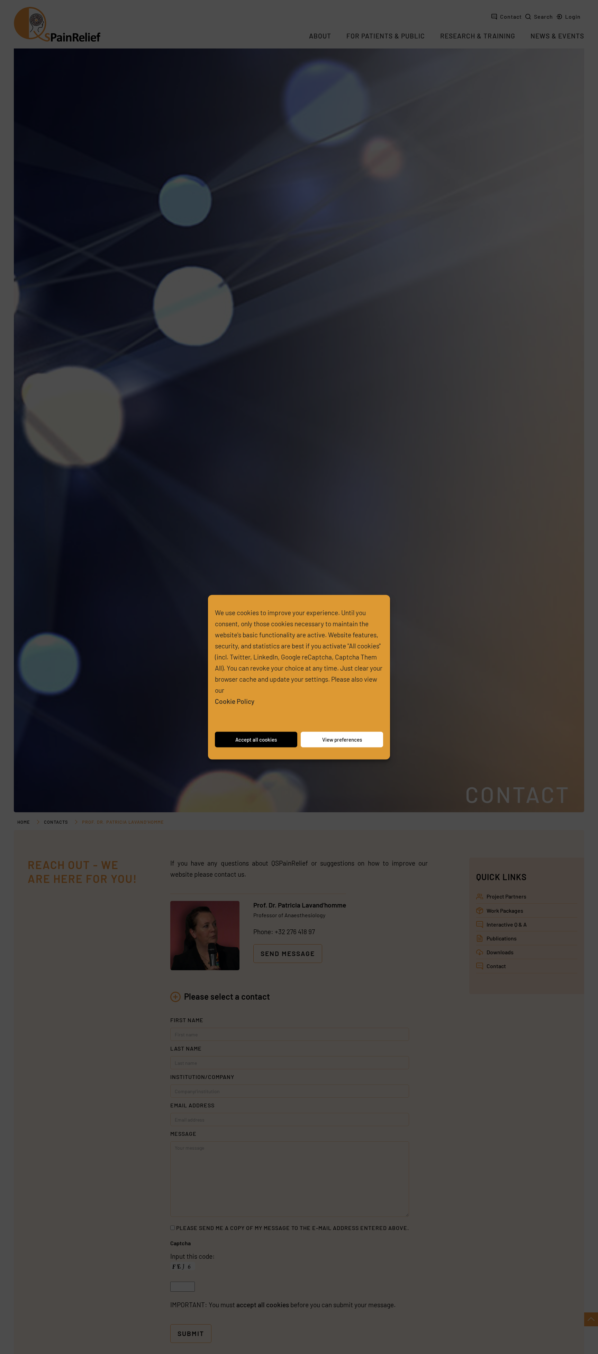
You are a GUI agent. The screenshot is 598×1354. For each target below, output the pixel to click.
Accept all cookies (256, 739)
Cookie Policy (234, 701)
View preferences (342, 739)
